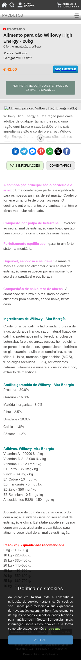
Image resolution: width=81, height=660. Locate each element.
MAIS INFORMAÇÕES (25, 165)
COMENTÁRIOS (60, 165)
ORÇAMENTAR (65, 69)
